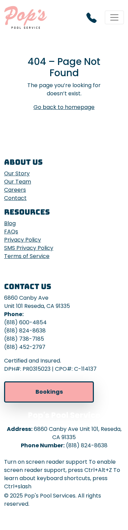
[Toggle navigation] (114, 17)
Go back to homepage (64, 107)
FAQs (11, 231)
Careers (15, 190)
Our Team (17, 182)
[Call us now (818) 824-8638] (91, 17)
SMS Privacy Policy (28, 248)
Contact (15, 198)
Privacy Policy (22, 240)
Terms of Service (26, 256)
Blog (10, 223)
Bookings (49, 392)
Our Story (17, 173)
